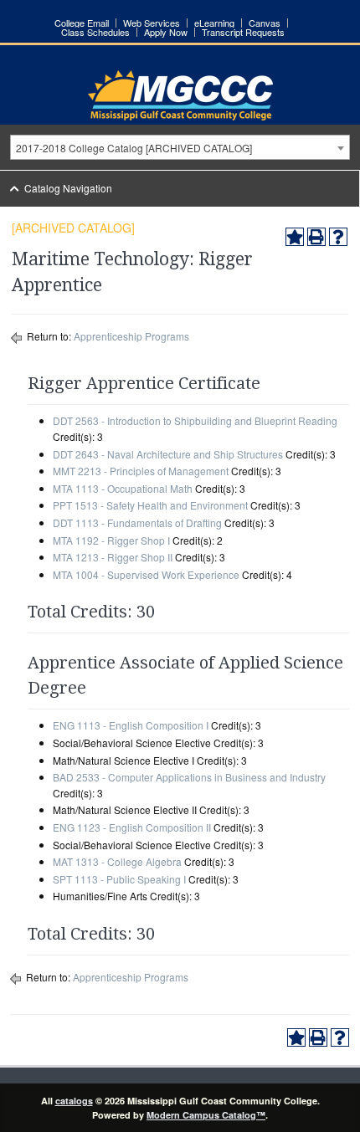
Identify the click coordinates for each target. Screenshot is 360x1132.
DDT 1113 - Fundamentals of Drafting (137, 522)
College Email (81, 23)
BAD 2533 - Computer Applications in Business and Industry (189, 777)
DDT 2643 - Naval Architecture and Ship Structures (168, 454)
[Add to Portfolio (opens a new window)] (294, 237)
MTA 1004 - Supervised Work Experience (146, 574)
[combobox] (180, 147)
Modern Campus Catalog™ (206, 1115)
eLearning (214, 23)
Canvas (264, 23)
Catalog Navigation (68, 188)
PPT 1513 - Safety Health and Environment (150, 505)
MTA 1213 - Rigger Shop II (112, 557)
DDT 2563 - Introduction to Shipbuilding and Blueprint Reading (195, 420)
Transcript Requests (243, 32)
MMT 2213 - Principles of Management (141, 471)
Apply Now (166, 32)
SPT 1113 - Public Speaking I (119, 879)
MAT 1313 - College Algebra (117, 861)
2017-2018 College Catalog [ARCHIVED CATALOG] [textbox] (134, 148)
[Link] (180, 116)
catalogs (74, 1100)
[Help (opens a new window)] (338, 237)
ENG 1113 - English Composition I (130, 725)
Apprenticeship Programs (131, 336)
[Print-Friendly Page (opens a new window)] (316, 237)
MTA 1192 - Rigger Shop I (111, 540)
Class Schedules (95, 32)
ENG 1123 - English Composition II (132, 827)
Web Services (151, 23)
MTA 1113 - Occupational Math (123, 488)
